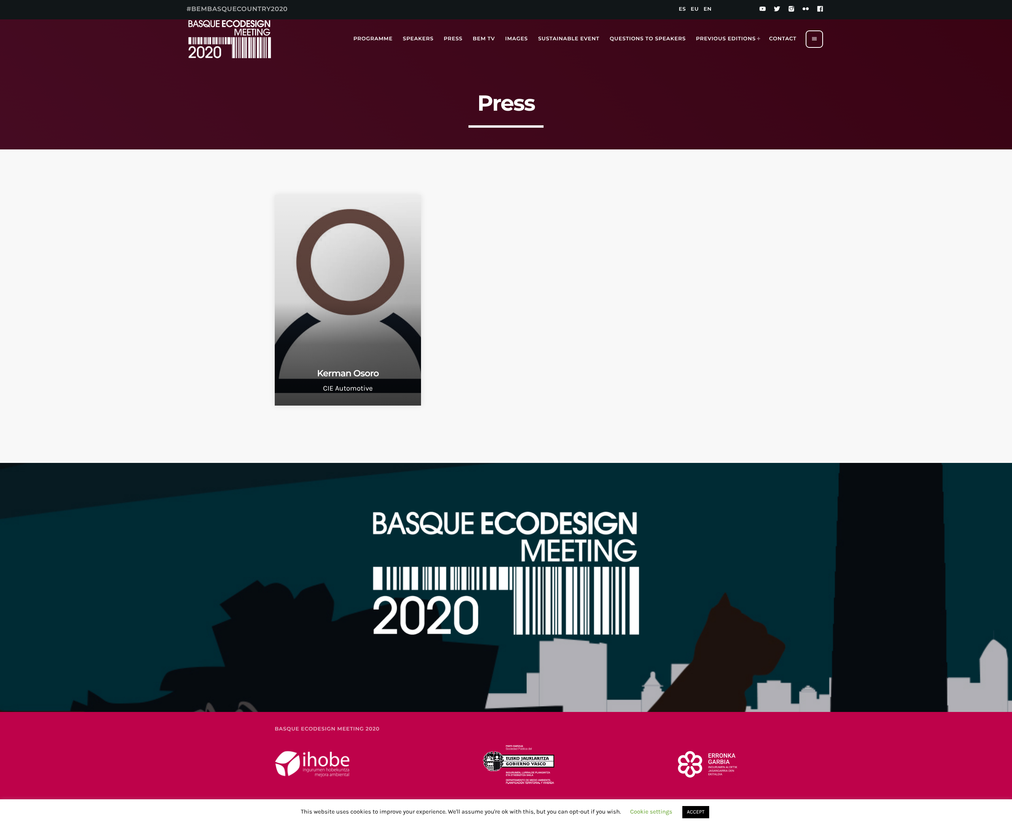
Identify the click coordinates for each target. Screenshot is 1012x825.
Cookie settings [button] (651, 811)
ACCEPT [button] (695, 812)
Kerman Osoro (348, 373)
